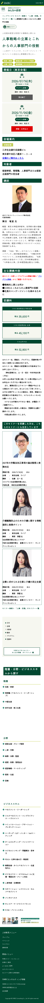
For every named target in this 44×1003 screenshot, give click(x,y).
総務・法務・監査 (12, 756)
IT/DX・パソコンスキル (14, 910)
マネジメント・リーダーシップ (17, 809)
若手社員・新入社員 (13, 708)
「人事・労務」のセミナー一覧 (27, 608)
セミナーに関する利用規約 (11, 973)
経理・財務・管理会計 (13, 762)
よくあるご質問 (7, 966)
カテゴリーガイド (8, 969)
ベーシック (6, 940)
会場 (8, 626)
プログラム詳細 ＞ (22, 88)
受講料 (9, 639)
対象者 (9, 629)
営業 (7, 780)
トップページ (7, 16)
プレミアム (6, 937)
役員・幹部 (9, 687)
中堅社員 (8, 701)
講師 (8, 633)
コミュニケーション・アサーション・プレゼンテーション (19, 825)
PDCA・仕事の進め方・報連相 (16, 859)
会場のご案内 (6, 962)
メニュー (3, 10)
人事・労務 (9, 750)
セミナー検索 (20, 16)
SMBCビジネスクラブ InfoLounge (14, 984)
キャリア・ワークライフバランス (18, 904)
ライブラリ (6, 944)
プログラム (10, 636)
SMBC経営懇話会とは (9, 987)
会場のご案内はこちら (13, 157)
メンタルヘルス (11, 897)
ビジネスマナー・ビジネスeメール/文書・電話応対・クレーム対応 (19, 875)
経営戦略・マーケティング (15, 768)
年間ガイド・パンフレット (11, 959)
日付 (8, 623)
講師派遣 (5, 947)
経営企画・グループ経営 (14, 744)
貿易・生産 (9, 774)
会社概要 (5, 991)
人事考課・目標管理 (13, 883)
